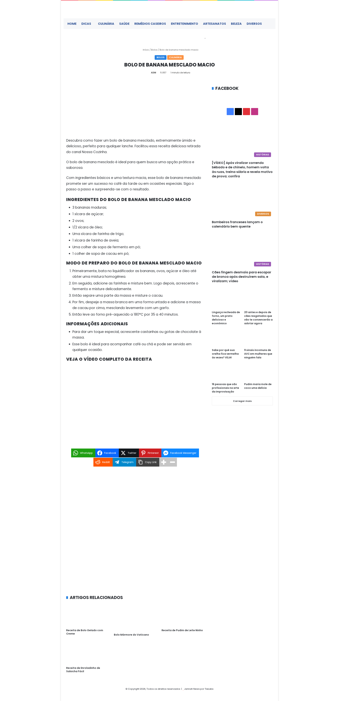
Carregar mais (242, 401)
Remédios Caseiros (150, 24)
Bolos (154, 49)
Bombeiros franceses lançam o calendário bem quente (237, 224)
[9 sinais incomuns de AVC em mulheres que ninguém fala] (258, 338)
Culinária (106, 24)
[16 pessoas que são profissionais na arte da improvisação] (226, 373)
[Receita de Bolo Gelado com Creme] (87, 615)
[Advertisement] (135, 111)
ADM (153, 72)
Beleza (236, 24)
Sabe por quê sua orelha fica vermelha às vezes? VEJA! (225, 353)
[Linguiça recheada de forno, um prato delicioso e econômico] (226, 300)
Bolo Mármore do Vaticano (131, 634)
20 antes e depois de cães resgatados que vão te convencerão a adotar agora (258, 317)
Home (71, 24)
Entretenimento (184, 24)
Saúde (124, 24)
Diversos (254, 24)
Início (145, 49)
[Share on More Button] (163, 462)
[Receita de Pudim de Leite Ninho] (183, 615)
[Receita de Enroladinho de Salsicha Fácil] (87, 653)
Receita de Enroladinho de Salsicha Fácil (83, 669)
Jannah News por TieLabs (198, 689)
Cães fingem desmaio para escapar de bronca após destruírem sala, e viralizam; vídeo (241, 276)
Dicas (86, 24)
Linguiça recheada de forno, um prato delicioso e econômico (226, 317)
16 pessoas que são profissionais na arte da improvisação (225, 387)
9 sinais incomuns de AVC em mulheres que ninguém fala (258, 353)
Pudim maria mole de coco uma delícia (258, 386)
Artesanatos (214, 24)
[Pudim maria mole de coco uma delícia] (258, 373)
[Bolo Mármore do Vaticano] (135, 617)
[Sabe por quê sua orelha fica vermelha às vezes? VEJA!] (226, 338)
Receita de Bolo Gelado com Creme (84, 632)
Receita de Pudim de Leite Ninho (182, 630)
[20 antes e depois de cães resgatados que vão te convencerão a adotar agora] (258, 300)
